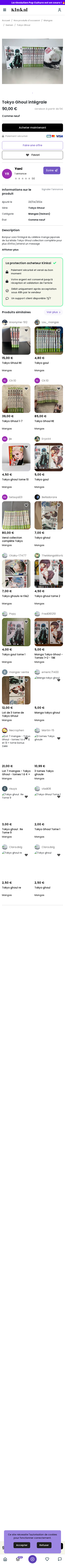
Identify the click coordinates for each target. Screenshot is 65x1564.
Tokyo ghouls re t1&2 (15, 596)
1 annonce (20, 173)
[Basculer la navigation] (5, 10)
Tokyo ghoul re (11, 887)
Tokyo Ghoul (23, 25)
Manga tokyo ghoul (47, 712)
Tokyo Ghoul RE (12, 363)
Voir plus (52, 312)
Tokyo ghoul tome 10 (15, 479)
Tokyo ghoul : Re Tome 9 (12, 831)
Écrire (50, 170)
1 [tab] (32, 93)
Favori (35, 155)
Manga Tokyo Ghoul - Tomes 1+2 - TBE (48, 656)
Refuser (44, 1545)
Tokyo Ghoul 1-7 (12, 421)
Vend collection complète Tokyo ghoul (12, 539)
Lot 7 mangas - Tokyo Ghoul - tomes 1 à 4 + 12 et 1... (16, 773)
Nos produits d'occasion (27, 20)
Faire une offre (32, 145)
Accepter (22, 1545)
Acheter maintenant (32, 127)
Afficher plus (10, 249)
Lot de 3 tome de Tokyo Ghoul (13, 714)
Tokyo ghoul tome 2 (47, 596)
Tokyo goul (41, 363)
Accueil (6, 20)
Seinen (9, 25)
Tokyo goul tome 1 (13, 654)
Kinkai (19, 10)
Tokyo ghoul (42, 537)
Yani (18, 168)
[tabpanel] (32, 60)
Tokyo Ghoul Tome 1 (47, 829)
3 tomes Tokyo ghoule (44, 772)
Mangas (48, 20)
